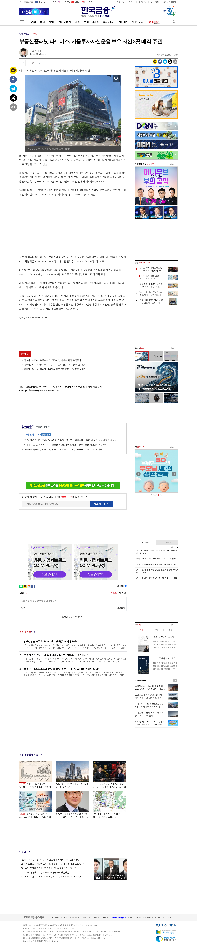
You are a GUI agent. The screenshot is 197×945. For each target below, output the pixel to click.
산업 (51, 21)
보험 (86, 21)
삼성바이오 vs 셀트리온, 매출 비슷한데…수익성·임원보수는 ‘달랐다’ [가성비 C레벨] (56, 877)
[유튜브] (75, 2)
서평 (156, 630)
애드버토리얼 (140, 680)
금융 (77, 21)
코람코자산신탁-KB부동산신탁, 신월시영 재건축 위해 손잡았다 (51, 360)
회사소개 (55, 917)
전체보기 (46, 435)
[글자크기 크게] (33, 63)
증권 (42, 21)
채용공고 (106, 917)
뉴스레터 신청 (101, 504)
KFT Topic (137, 21)
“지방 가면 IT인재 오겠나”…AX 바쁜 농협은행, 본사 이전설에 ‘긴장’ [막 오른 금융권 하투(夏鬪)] (70, 440)
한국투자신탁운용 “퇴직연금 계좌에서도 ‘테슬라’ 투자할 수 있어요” (53, 365)
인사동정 (145, 542)
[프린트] (23, 63)
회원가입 (142, 2)
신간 (170, 630)
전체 (33, 21)
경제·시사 (108, 21)
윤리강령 (86, 917)
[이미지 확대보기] (116, 78)
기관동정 (167, 542)
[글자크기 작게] (28, 63)
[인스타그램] (64, 2)
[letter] (87, 2)
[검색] (174, 21)
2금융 (95, 21)
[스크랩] (38, 63)
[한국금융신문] (26, 2)
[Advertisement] (43, 223)
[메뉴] (22, 21)
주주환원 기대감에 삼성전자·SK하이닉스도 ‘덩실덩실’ (45, 872)
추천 (141, 630)
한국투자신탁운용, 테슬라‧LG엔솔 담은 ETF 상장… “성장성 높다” (53, 369)
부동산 (36, 34)
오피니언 (122, 21)
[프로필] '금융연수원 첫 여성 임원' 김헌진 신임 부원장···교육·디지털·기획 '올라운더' (64, 449)
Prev (138, 474)
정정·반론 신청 (75, 917)
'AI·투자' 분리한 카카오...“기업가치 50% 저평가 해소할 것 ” (48, 868)
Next (174, 474)
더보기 (172, 164)
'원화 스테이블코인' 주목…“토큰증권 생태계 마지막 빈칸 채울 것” (51, 860)
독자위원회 (96, 917)
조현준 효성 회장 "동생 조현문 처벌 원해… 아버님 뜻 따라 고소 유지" (52, 864)
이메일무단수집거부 (163, 917)
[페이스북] (40, 2)
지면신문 (167, 2)
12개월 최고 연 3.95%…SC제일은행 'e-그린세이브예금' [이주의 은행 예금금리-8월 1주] (65, 445)
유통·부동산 (64, 21)
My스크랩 (155, 2)
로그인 (131, 2)
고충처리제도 (148, 917)
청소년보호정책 (134, 917)
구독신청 (120, 2)
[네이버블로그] (52, 2)
